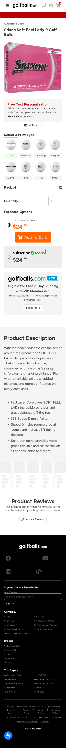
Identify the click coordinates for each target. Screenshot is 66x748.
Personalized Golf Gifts (44, 683)
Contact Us (9, 621)
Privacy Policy (26, 711)
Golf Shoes (39, 692)
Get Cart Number (33, 729)
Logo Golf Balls (40, 675)
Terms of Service (11, 711)
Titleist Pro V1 (10, 692)
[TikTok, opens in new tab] (33, 558)
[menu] (7, 5)
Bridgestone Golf (11, 646)
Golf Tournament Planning (46, 625)
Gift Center (39, 617)
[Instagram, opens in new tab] (20, 558)
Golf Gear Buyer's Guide (45, 621)
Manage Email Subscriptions (16, 633)
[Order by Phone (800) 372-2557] (44, 5)
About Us (8, 617)
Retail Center (10, 625)
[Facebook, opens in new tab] (8, 558)
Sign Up (10, 603)
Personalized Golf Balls (44, 679)
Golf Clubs (38, 688)
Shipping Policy (55, 711)
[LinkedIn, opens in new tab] (8, 571)
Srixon (7, 654)
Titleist (7, 662)
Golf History (9, 688)
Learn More (33, 307)
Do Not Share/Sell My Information (45, 717)
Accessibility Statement (27, 721)
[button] (33, 735)
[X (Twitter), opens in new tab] (58, 558)
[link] (51, 5)
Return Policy (40, 711)
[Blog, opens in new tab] (39, 571)
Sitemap (45, 721)
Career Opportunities (13, 629)
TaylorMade (9, 658)
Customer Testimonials (14, 683)
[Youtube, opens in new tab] (45, 558)
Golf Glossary (10, 679)
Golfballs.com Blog (12, 675)
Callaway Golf (10, 650)
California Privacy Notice (16, 717)
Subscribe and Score (43, 629)
